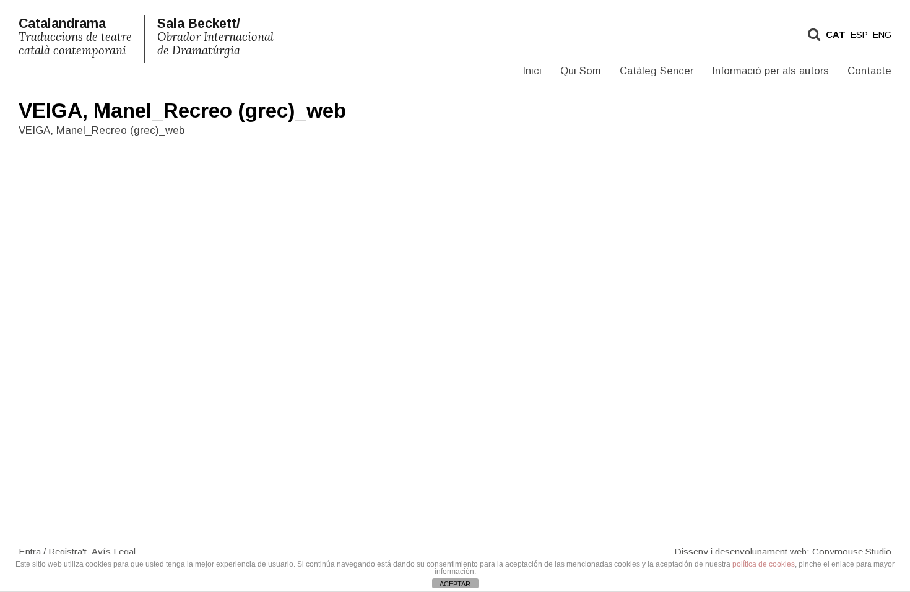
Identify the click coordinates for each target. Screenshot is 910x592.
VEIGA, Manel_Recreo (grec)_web (182, 110)
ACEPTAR (455, 584)
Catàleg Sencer (656, 71)
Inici (532, 71)
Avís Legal (114, 550)
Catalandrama (75, 37)
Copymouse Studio (851, 550)
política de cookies (763, 564)
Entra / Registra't (53, 550)
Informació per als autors (770, 71)
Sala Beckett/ (215, 37)
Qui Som (580, 71)
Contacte (869, 71)
